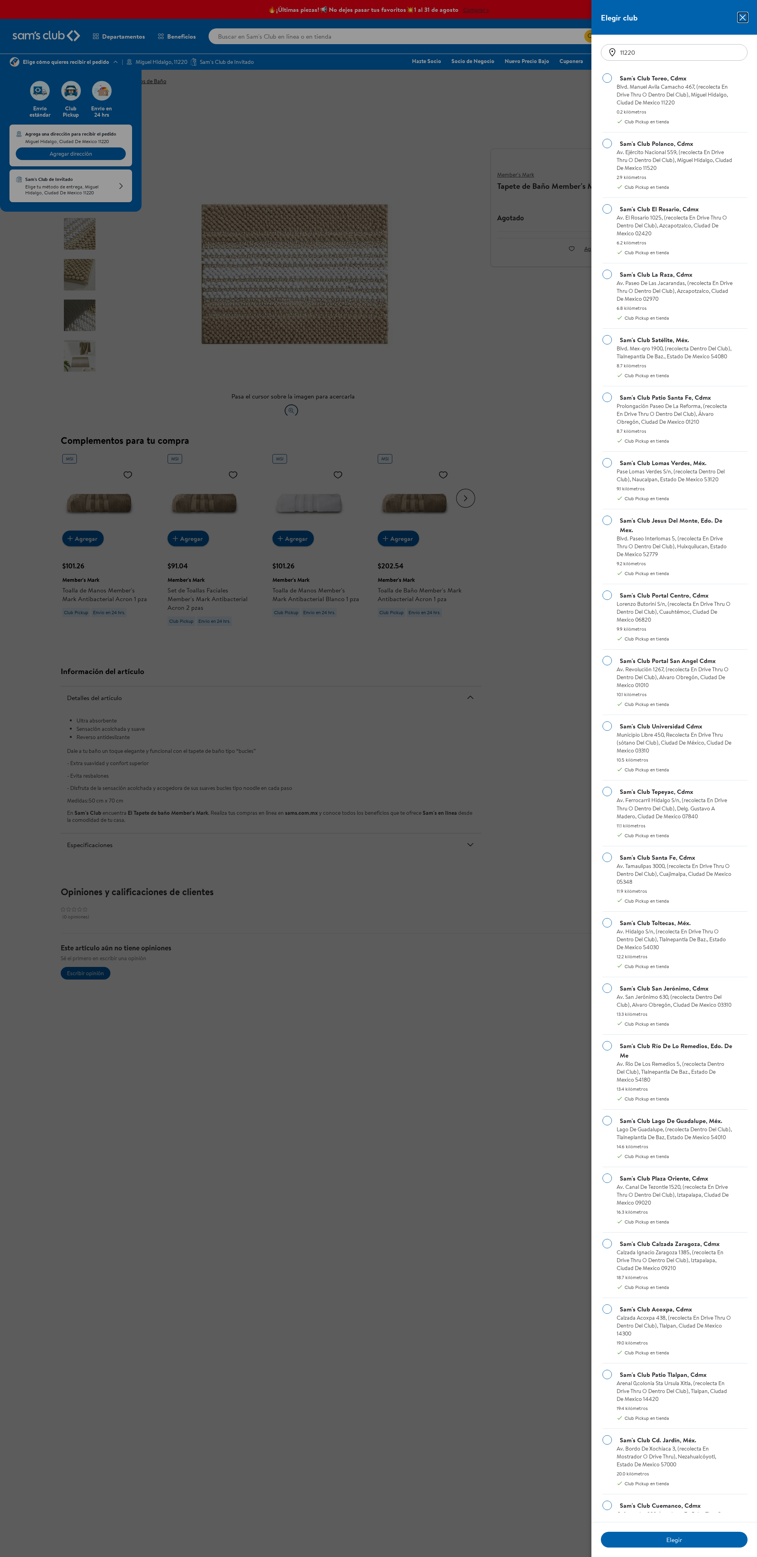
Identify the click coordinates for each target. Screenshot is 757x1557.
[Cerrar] (743, 17)
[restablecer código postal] (612, 52)
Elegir (674, 1539)
